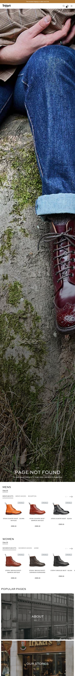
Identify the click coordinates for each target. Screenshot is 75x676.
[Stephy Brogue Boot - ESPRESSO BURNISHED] (37, 560)
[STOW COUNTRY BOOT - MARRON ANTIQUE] (37, 508)
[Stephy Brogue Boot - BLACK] (61, 560)
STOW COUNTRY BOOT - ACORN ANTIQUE (13, 519)
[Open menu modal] (71, 6)
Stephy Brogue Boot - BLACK (61, 570)
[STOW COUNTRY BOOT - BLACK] (61, 508)
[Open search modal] (64, 6)
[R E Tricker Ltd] (6, 5)
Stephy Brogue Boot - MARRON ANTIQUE (13, 571)
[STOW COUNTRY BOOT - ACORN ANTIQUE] (13, 508)
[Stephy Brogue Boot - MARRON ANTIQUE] (13, 560)
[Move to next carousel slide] (71, 496)
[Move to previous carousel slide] (66, 496)
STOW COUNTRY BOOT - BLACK (61, 518)
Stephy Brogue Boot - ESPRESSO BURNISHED (37, 571)
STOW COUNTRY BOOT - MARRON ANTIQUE (38, 519)
